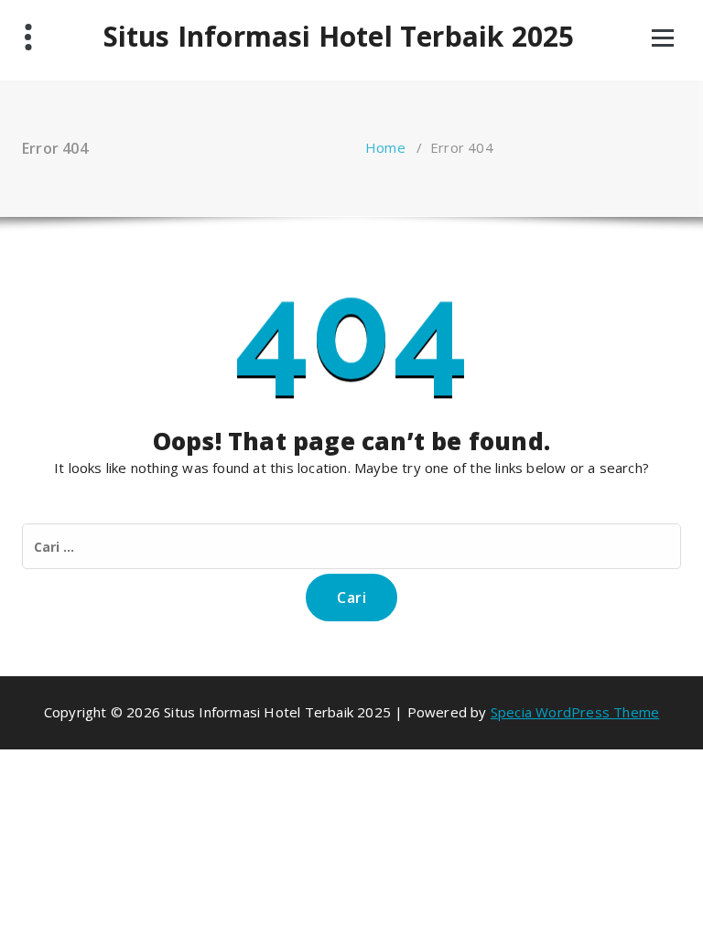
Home (385, 147)
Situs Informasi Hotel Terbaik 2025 (339, 36)
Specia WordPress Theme (575, 712)
